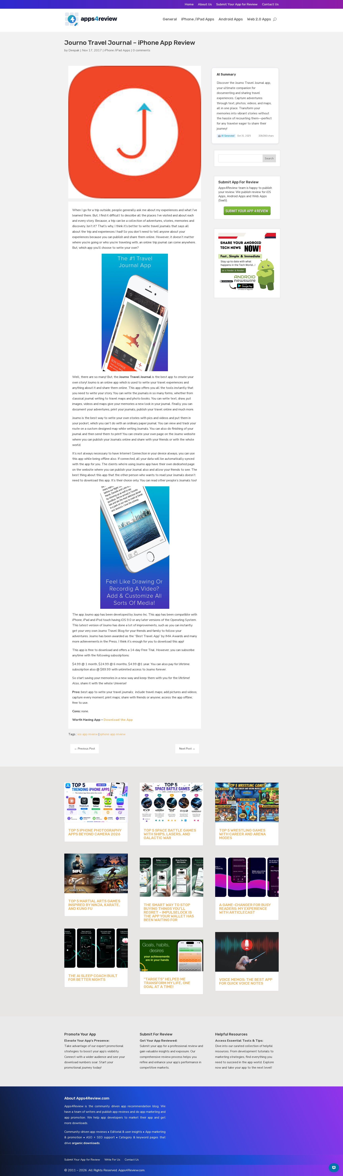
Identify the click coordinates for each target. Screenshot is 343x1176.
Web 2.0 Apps (259, 19)
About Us (205, 5)
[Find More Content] (334, 1167)
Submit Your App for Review (237, 5)
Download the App (118, 720)
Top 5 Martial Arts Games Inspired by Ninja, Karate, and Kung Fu (94, 905)
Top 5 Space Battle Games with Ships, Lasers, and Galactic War (170, 834)
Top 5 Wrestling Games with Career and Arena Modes (242, 834)
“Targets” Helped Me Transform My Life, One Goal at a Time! (167, 983)
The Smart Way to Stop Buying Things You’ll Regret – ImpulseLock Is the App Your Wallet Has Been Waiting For (169, 912)
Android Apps (231, 19)
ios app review (88, 734)
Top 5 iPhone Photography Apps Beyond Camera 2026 (94, 832)
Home (189, 5)
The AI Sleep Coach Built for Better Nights (93, 977)
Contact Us (270, 5)
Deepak (73, 50)
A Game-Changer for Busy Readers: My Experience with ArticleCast (245, 909)
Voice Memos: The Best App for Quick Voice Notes (245, 981)
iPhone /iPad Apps (197, 19)
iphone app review (112, 734)
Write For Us (112, 1160)
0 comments (141, 50)
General (170, 19)
